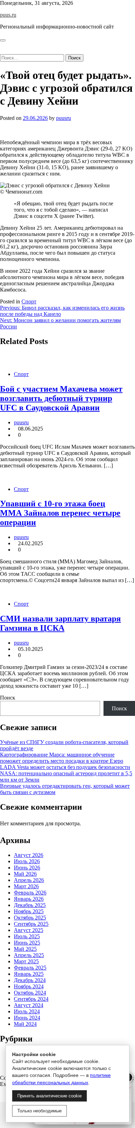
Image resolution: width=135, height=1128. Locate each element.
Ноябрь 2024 (29, 986)
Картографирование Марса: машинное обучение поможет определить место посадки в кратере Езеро (61, 758)
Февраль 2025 (30, 968)
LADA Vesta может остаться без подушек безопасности (65, 767)
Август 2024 (28, 1005)
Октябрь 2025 (30, 918)
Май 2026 (25, 874)
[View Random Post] (2, 45)
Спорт (28, 301)
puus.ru (8, 15)
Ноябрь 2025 (29, 911)
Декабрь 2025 (30, 905)
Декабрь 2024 (30, 980)
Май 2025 (25, 949)
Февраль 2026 (30, 893)
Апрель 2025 (29, 955)
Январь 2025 (29, 974)
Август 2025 (28, 930)
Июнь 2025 (27, 943)
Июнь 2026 (27, 867)
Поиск (7, 698)
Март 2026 (26, 886)
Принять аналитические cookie (49, 1095)
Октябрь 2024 (30, 993)
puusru (63, 118)
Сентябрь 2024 (31, 999)
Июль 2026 (27, 861)
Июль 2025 (27, 936)
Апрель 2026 (29, 880)
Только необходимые (39, 1110)
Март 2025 (26, 961)
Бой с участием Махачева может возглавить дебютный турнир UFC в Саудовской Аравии (61, 398)
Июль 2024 (27, 1011)
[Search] (2, 51)
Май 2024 (25, 1024)
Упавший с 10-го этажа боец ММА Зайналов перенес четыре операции (60, 513)
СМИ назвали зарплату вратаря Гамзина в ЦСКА (60, 623)
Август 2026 (28, 855)
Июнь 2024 (27, 1018)
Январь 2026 (29, 899)
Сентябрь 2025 (31, 924)
